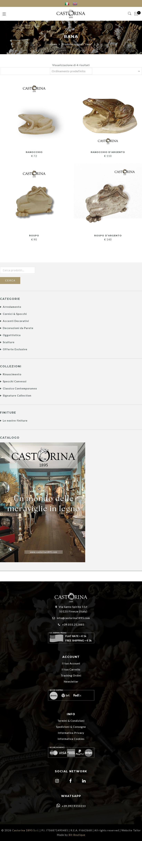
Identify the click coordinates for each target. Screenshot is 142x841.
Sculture (9, 342)
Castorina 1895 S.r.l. (25, 830)
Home (53, 44)
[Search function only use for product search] (130, 13)
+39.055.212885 (73, 624)
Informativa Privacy (71, 732)
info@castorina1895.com (73, 618)
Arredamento (12, 306)
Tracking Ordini (71, 675)
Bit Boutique (77, 834)
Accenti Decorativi (16, 320)
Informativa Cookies (71, 738)
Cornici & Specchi (15, 313)
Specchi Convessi (14, 381)
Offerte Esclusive (15, 349)
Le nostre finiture (15, 420)
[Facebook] (70, 781)
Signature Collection (17, 395)
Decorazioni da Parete (18, 328)
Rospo (34, 235)
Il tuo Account (71, 663)
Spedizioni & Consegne (71, 726)
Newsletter (71, 681)
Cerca (10, 280)
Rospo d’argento (108, 235)
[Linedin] (83, 781)
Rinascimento (12, 374)
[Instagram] (57, 781)
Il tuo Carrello (71, 669)
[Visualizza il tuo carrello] (136, 13)
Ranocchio (34, 152)
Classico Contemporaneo (20, 388)
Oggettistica (12, 335)
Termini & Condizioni (71, 720)
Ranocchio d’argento (108, 152)
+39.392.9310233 (73, 806)
